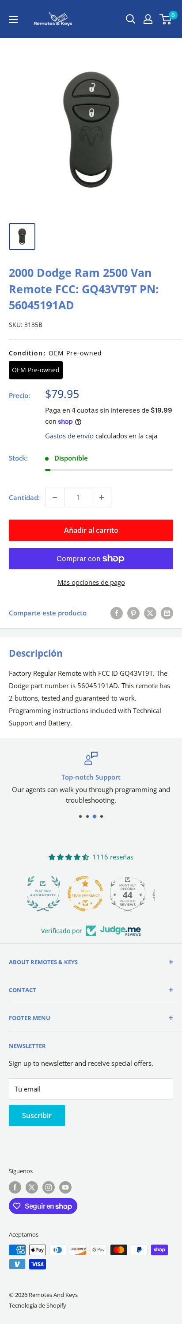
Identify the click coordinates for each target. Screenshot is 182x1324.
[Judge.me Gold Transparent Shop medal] (48, 893)
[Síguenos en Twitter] (32, 1187)
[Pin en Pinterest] (133, 612)
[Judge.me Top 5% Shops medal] (133, 893)
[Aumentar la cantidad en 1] (101, 497)
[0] (165, 19)
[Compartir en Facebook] (116, 612)
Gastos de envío (69, 435)
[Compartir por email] (167, 612)
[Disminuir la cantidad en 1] (55, 497)
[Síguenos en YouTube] (65, 1187)
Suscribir (37, 1115)
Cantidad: (24, 497)
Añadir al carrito (91, 530)
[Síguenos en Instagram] (48, 1187)
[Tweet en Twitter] (150, 612)
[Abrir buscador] (131, 19)
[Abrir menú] (13, 19)
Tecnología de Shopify (37, 1305)
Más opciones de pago (91, 582)
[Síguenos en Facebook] (15, 1187)
